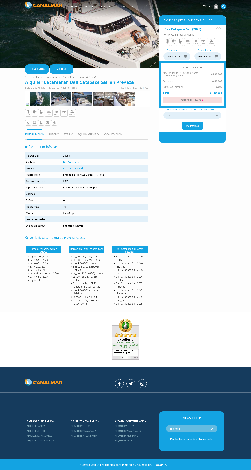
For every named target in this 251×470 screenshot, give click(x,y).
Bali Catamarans (72, 162)
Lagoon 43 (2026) (39, 256)
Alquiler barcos (36, 425)
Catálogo (105, 6)
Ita (141, 87)
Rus (135, 87)
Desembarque (205, 50)
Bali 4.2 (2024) (37, 269)
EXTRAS (69, 134)
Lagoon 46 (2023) (39, 280)
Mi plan (121, 6)
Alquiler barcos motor (40, 440)
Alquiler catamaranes (39, 435)
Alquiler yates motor (127, 435)
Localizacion (112, 134)
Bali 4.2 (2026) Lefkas (84, 263)
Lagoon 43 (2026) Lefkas (86, 259)
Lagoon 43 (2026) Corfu (85, 256)
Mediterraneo (53, 77)
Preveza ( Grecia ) (87, 77)
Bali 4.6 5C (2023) (39, 276)
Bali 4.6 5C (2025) (39, 263)
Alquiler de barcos (34, 77)
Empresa (88, 6)
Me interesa (192, 125)
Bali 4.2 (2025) (37, 266)
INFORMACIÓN (34, 134)
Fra (146, 87)
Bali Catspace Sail (73, 168)
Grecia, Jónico (69, 77)
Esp (123, 87)
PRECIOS (54, 134)
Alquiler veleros (36, 430)
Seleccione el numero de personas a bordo (189, 109)
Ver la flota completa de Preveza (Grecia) (57, 238)
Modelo (61, 69)
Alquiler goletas (125, 440)
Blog (134, 6)
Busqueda (38, 69)
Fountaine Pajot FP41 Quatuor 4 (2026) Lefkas (86, 285)
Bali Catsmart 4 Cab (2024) (44, 273)
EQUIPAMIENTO (88, 134)
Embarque (172, 50)
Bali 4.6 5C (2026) (39, 259)
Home (74, 6)
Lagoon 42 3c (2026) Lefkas (88, 273)
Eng (129, 87)
